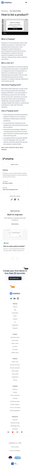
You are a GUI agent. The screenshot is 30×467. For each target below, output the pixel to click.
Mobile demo (15, 352)
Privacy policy (15, 446)
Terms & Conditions (15, 450)
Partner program (15, 404)
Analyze (15, 319)
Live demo (15, 349)
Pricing (15, 380)
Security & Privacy (15, 364)
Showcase (4, 11)
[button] (26, 2)
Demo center (15, 343)
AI (15, 322)
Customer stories (15, 422)
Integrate (15, 328)
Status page (15, 371)
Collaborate (15, 325)
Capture (15, 307)
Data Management (15, 410)
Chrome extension (15, 368)
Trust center (15, 374)
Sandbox (15, 346)
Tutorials (15, 398)
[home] (6, 2)
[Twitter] (11, 298)
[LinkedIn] (18, 298)
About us (15, 389)
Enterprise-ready (15, 401)
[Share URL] (11, 199)
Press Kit (15, 419)
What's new (15, 361)
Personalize (15, 313)
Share (15, 316)
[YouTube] (14, 298)
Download (15, 429)
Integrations (15, 377)
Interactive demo (15, 337)
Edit (15, 310)
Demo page (15, 340)
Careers (15, 392)
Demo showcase (15, 395)
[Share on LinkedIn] (15, 199)
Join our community (15, 407)
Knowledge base (15, 426)
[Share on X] (18, 199)
